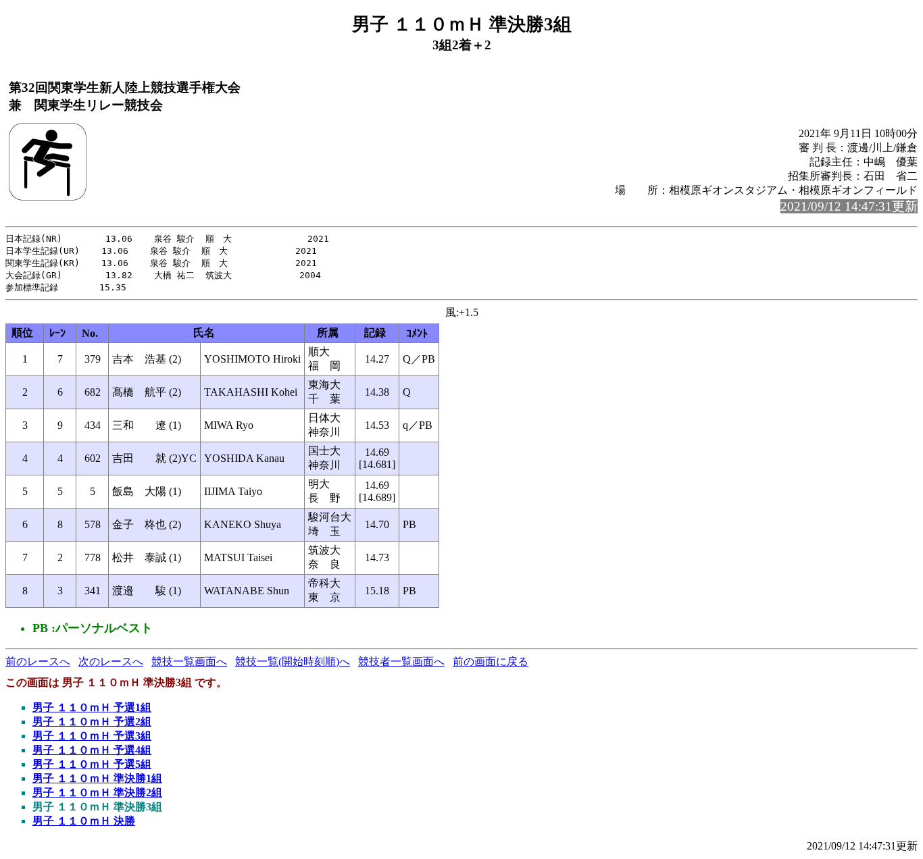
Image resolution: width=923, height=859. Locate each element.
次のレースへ (110, 661)
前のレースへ (37, 661)
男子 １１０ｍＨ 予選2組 (91, 721)
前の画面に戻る (490, 661)
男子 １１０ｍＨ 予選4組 (91, 750)
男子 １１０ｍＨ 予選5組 (91, 764)
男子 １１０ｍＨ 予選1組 (91, 707)
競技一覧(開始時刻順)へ (292, 661)
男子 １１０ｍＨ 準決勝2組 (97, 792)
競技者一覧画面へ (401, 661)
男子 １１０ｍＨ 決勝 (83, 821)
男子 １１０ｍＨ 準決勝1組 (97, 778)
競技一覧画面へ (189, 661)
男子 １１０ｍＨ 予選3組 (91, 735)
